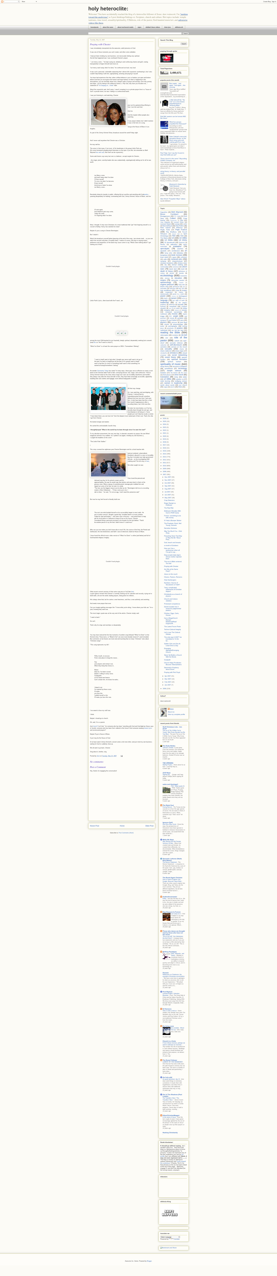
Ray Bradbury (171, 232)
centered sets (176, 259)
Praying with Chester (171, 566)
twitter (185, 377)
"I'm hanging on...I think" (106, 85)
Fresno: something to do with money (172, 516)
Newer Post (94, 826)
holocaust (173, 288)
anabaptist (177, 246)
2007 (165, 474)
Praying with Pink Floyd (172, 672)
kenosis (174, 296)
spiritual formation (179, 359)
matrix (178, 308)
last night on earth (178, 300)
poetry (162, 326)
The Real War (169, 508)
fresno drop (164, 286)
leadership (164, 302)
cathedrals (183, 257)
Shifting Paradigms (170, 952)
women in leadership (173, 383)
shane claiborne (165, 351)
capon (174, 257)
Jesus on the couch (170, 574)
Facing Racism (167, 807)
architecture (176, 251)
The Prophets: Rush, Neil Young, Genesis (172, 524)
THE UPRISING (168, 763)
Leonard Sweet (165, 224)
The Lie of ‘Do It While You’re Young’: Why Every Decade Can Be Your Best (174, 732)
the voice (184, 373)
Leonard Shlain (179, 222)
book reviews (176, 255)
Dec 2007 (168, 477)
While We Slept (168, 840)
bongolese (163, 255)
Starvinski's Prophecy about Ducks (171, 668)
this (95, 342)
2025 (165, 421)
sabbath (176, 341)
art (186, 251)
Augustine (163, 212)
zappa (165, 387)
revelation (175, 335)
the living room (168, 1026)
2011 (164, 462)
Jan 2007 (168, 685)
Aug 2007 (168, 489)
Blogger (149, 1261)
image (177, 290)
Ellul (181, 220)
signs (139, 27)
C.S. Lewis (177, 216)
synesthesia (169, 368)
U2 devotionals (169, 242)
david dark (173, 269)
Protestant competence (172, 604)
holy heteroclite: (108, 8)
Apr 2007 (168, 676)
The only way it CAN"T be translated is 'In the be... (173, 639)
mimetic (184, 310)
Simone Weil (176, 234)
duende (181, 273)
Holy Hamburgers (170, 580)
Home (122, 826)
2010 (165, 466)
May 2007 (168, 498)
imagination (169, 292)
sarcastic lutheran (176, 343)
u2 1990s (167, 379)
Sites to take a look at (170, 1011)
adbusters (174, 244)
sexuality (168, 349)
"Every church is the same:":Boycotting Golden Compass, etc (173, 159)
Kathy (165, 898)
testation (163, 373)
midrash (177, 310)
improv (181, 292)
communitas (164, 267)
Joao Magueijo (165, 222)
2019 (165, 439)
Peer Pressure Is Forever (172, 912)
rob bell (184, 335)
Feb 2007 (168, 682)
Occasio (166, 973)
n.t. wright (173, 316)
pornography (172, 326)
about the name (108, 27)
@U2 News (167, 773)
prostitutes (170, 328)
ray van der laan (178, 330)
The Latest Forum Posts (172, 626)
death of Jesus (166, 271)
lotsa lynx (167, 27)
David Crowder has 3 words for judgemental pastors (172, 608)
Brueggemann (165, 216)
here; (132, 591)
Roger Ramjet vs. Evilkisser (170, 504)
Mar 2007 (168, 679)
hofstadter (163, 288)
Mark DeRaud (167, 226)
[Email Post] (121, 756)
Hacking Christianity (170, 1132)
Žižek (180, 387)
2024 (165, 424)
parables (180, 318)
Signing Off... (167, 774)
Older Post (149, 826)
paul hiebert (173, 320)
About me (171, 712)
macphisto (172, 306)
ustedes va (180, 379)
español (181, 282)
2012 (165, 460)
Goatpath (167, 660)
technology (182, 368)
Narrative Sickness (170, 528)
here (147, 461)
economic (183, 276)
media (185, 308)
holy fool (181, 288)
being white (168, 253)
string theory (164, 366)
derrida (172, 273)
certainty (163, 261)
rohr (166, 338)
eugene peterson (167, 285)
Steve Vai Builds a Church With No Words (173, 656)
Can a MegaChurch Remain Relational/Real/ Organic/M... (171, 620)
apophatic (180, 248)
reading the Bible (170, 332)
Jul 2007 (168, 492)
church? (95, 726)
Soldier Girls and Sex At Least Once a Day (172, 644)
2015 (165, 451)
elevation (178, 278)
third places (167, 375)
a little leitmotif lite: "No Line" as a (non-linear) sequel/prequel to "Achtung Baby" (177, 102)
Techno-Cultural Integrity (172, 629)
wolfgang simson (181, 381)
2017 (165, 445)
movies (175, 314)
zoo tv (173, 387)
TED (174, 236)
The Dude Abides (169, 746)
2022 (165, 430)
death (183, 269)
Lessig (177, 224)
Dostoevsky (173, 220)
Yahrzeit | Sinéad (168, 747)
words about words (167, 385)
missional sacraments (173, 312)
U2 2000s (169, 240)
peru (182, 320)
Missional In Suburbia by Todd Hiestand (177, 185)
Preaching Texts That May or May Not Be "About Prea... (173, 537)
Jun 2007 (168, 495)
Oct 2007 (168, 483)
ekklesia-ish (179, 27)
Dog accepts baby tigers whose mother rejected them (172, 556)
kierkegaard (183, 296)
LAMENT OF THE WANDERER (173, 1062)
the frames (174, 373)
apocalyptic (165, 249)
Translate (176, 1239)
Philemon (179, 228)
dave (172, 709)
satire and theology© (170, 784)
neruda (172, 318)
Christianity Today (102, 371)
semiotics (163, 347)
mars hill (171, 308)
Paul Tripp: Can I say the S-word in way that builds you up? (172, 154)
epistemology (165, 282)
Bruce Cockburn (169, 214)
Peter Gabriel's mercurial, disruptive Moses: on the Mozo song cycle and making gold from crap (178, 139)
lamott (183, 298)
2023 (165, 427)
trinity (176, 377)
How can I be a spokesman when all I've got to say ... (172, 550)
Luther (185, 224)
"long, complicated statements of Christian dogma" (173, 589)
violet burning (165, 381)
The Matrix (164, 238)
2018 (165, 442)
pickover (174, 322)
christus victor (182, 263)
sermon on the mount (179, 347)
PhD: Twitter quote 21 (177, 786)
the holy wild (167, 1077)
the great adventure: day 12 (171, 1079)
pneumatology (178, 324)
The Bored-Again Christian (172, 877)
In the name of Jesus (169, 1117)
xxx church (183, 385)
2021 (165, 433)
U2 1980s (183, 238)
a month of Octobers (171, 545)
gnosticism (176, 286)
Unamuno (182, 242)
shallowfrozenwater (170, 897)
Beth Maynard (177, 212)
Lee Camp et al (176, 914)
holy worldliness (165, 290)
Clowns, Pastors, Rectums (173, 577)
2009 (165, 468)
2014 (165, 454)
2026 (165, 418)
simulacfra (163, 353)
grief (184, 286)
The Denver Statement (170, 862)
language (164, 300)
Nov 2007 (168, 480)
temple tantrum (174, 371)
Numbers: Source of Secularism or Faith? (172, 584)
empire (163, 280)
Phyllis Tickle (165, 230)
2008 (165, 471)
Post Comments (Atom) (126, 833)
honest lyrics (148, 728)
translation (164, 377)
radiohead (163, 330)
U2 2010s (183, 240)
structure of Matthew (180, 366)
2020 (165, 436)
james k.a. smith (178, 294)
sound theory (170, 357)
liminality (181, 304)
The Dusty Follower (170, 1060)
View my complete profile (176, 714)
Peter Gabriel (165, 228)
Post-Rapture (167, 992)
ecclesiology (166, 275)
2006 (165, 688)
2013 (165, 457)
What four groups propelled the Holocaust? (177, 123)
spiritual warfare (174, 361)
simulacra (174, 353)
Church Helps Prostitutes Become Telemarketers (173, 663)
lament (173, 298)
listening (163, 306)
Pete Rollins (180, 226)
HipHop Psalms (168, 765)
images (184, 290)
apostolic (163, 251)
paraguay (163, 320)
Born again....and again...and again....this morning (177, 85)
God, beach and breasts (172, 542)
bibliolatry (180, 253)
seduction (163, 345)
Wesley (162, 244)
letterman (172, 304)
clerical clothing (177, 265)
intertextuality (164, 294)
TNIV (182, 236)
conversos (175, 267)
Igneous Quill (168, 822)
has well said (100, 152)
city (165, 265)
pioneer (166, 324)
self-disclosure (176, 345)
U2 (173, 238)
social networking (179, 355)
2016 (165, 448)
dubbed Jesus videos (153, 27)
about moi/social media (125, 27)
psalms (146, 194)
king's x (166, 298)
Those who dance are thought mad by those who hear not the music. (174, 932)
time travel (179, 375)
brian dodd (164, 257)
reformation (164, 335)
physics (163, 322)
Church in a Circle (169, 1041)
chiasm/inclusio (177, 261)
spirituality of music (170, 364)
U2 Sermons (167, 1009)
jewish (162, 296)
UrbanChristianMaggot (171, 1115)
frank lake (182, 284)
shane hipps (179, 351)
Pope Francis (181, 230)
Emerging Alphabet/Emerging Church (171, 650)
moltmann (163, 314)
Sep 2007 (168, 486)
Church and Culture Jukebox (171, 600)
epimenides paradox (177, 280)
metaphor (167, 310)
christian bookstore (166, 263)
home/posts (94, 27)
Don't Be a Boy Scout (170, 824)
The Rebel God (168, 805)
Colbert (173, 218)
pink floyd (183, 322)
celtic (165, 259)
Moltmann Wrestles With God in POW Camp (172, 512)
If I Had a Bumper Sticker (172, 520)
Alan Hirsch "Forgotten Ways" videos (172, 199)
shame (182, 349)
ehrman (167, 278)
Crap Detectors (169, 500)
